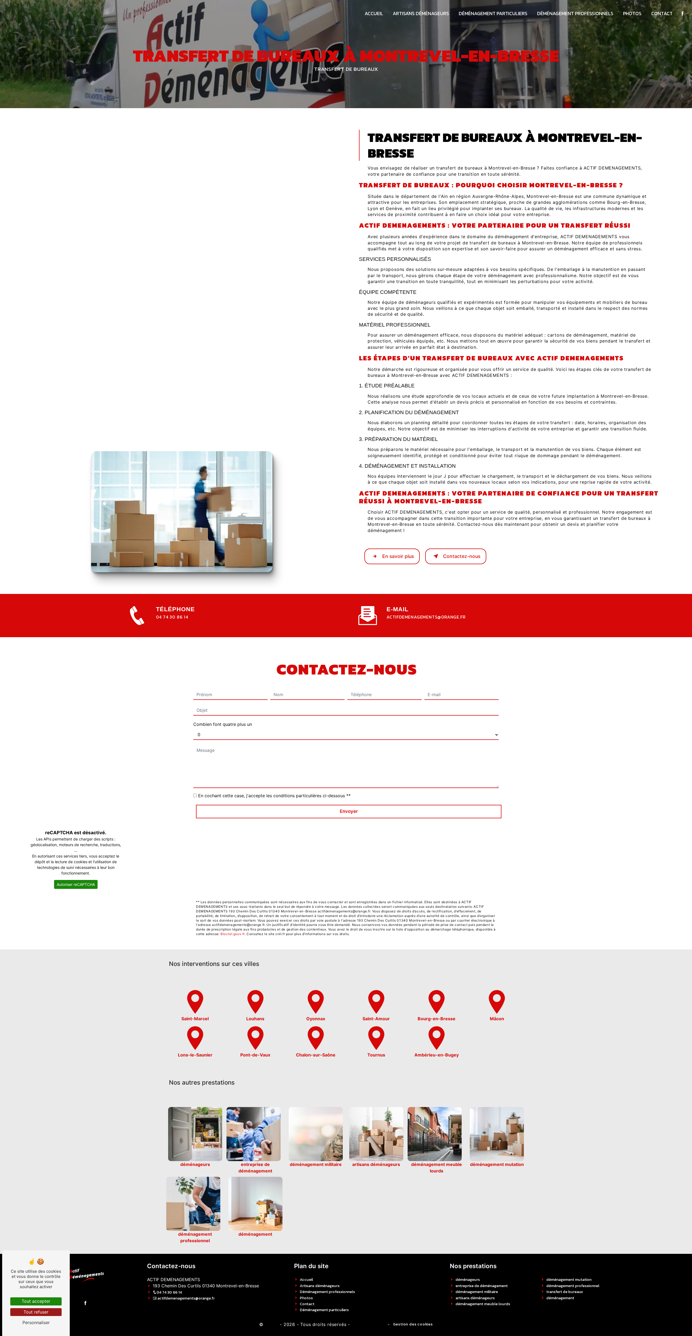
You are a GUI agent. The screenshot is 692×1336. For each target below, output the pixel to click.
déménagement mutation (568, 1279)
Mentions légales (368, 1324)
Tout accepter (36, 1301)
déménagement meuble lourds (482, 1304)
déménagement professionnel (572, 1286)
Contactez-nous (461, 556)
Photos (632, 13)
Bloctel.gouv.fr (233, 934)
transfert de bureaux (564, 1292)
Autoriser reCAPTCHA (76, 884)
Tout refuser (36, 1312)
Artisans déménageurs (421, 13)
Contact (662, 13)
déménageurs (467, 1279)
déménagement (560, 1298)
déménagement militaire (476, 1292)
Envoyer (349, 811)
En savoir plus (398, 556)
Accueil (374, 13)
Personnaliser (36, 1322)
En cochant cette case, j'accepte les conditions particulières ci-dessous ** (274, 795)
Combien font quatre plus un (222, 724)
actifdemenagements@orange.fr (426, 617)
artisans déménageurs (475, 1298)
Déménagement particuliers (493, 13)
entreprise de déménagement (481, 1286)
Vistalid (271, 1324)
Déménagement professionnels (575, 13)
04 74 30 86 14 (172, 617)
